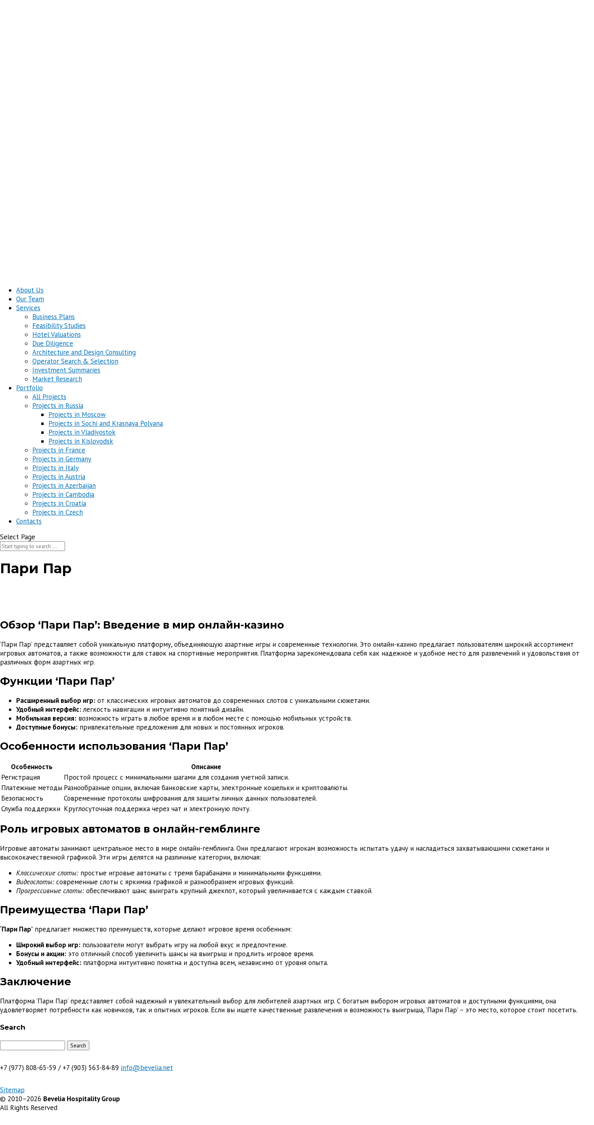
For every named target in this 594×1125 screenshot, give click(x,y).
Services (28, 307)
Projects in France (58, 450)
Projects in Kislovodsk (80, 441)
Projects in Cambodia (63, 494)
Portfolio (29, 387)
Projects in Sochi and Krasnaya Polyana (105, 423)
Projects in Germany (61, 458)
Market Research (57, 378)
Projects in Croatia (59, 503)
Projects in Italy (55, 467)
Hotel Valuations (56, 334)
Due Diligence (52, 343)
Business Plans (53, 316)
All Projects (49, 396)
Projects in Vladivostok (82, 432)
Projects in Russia (57, 405)
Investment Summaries (66, 370)
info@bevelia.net (147, 1067)
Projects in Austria (58, 476)
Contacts (29, 521)
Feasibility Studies (59, 325)
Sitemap (12, 1089)
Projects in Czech (57, 512)
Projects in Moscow (77, 414)
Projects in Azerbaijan (64, 485)
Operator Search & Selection (75, 361)
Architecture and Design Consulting (84, 352)
